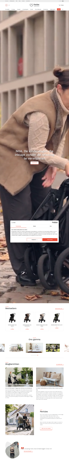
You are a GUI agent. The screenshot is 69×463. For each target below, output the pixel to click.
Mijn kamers (52, 9)
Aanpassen (34, 239)
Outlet (59, 9)
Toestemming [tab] (18, 226)
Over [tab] (51, 226)
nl (6, 5)
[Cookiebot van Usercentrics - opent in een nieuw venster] (53, 222)
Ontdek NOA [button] (34, 162)
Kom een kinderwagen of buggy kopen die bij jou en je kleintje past (18, 388)
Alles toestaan (50, 239)
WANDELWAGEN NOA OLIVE (56, 325)
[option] (34, 157)
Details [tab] (34, 226)
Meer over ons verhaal (46, 428)
